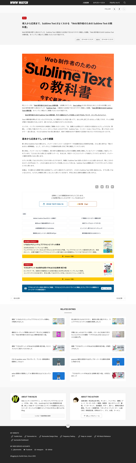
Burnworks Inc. (32, 436)
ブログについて (114, 2)
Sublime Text (51, 108)
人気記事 (86, 2)
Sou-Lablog (77, 105)
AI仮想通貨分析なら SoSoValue (44, 228)
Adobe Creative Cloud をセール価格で (44, 218)
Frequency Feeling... (69, 436)
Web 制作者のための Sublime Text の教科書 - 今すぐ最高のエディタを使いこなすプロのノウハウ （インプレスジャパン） (66, 115)
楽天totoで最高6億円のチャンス (44, 223)
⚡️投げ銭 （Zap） (83, 204)
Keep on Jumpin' (86, 436)
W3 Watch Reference (104, 436)
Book (24, 18)
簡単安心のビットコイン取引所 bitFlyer (44, 233)
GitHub (50, 450)
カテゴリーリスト (99, 2)
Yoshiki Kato (18, 436)
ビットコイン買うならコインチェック (91, 228)
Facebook (29, 450)
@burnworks (17, 450)
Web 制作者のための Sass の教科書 (46, 105)
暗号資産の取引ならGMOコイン (91, 233)
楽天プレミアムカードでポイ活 (91, 223)
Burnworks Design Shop (50, 436)
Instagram (40, 450)
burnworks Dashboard (21, 440)
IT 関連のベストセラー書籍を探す (91, 218)
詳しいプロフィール (93, 416)
